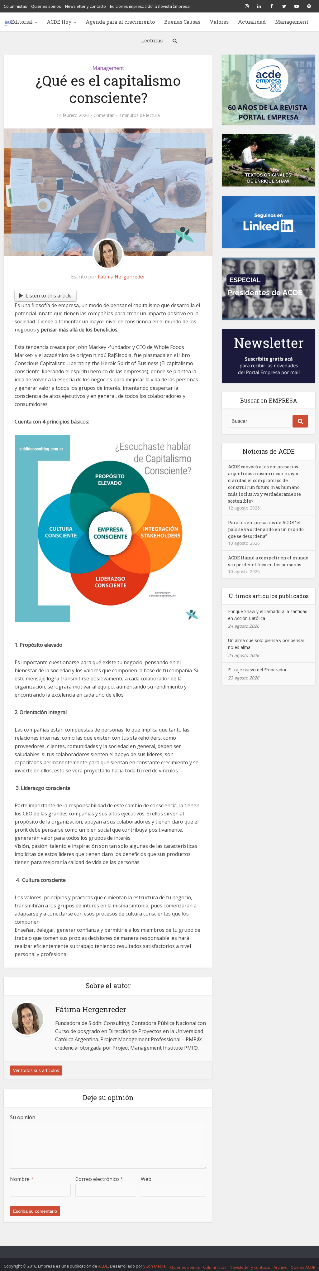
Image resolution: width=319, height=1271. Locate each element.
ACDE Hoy (59, 21)
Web (146, 1179)
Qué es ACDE (303, 1267)
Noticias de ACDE (269, 451)
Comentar (103, 115)
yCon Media (154, 1266)
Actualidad (252, 21)
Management (291, 21)
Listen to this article (49, 295)
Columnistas (214, 1267)
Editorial (22, 21)
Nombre (22, 1179)
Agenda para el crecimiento (120, 21)
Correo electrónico (99, 1179)
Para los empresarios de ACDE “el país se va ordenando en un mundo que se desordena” (266, 529)
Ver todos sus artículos (36, 1070)
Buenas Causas (182, 21)
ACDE (103, 1266)
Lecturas (152, 40)
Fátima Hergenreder (121, 276)
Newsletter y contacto (250, 1267)
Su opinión (22, 1117)
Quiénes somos (185, 1267)
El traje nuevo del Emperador (257, 670)
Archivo (281, 1267)
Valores (219, 21)
